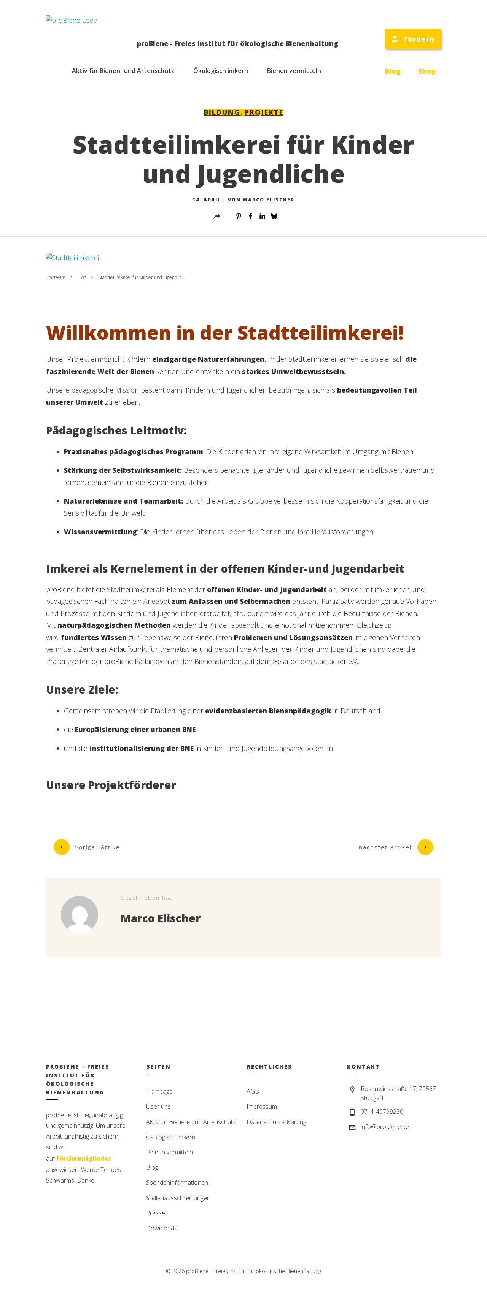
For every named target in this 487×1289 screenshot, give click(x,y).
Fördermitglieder (83, 1158)
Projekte (264, 112)
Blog (393, 71)
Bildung (222, 112)
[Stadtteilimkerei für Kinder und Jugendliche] (243, 257)
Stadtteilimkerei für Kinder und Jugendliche (243, 159)
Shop (427, 71)
